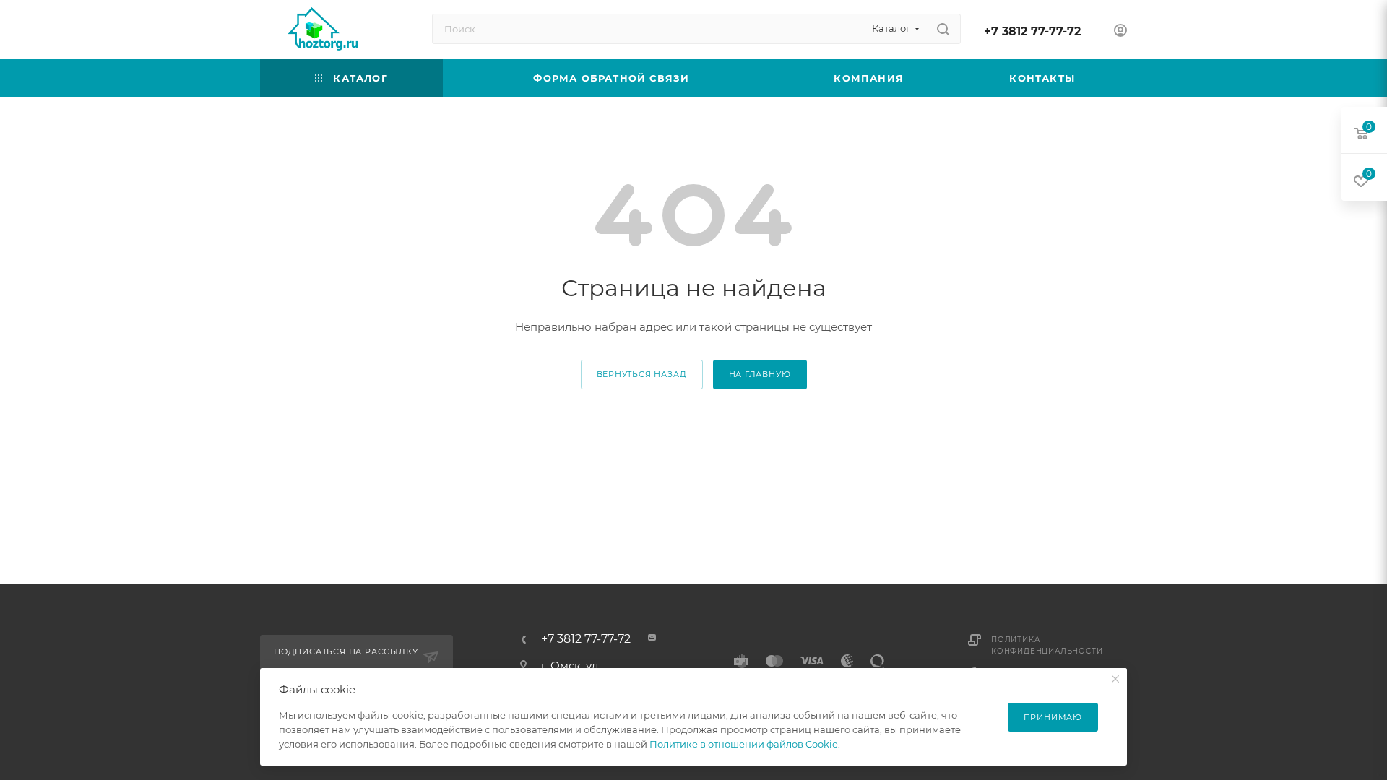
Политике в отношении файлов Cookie (743, 744)
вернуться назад (642, 374)
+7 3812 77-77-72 (1032, 31)
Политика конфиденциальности (1046, 645)
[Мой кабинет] (1120, 32)
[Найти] (943, 29)
